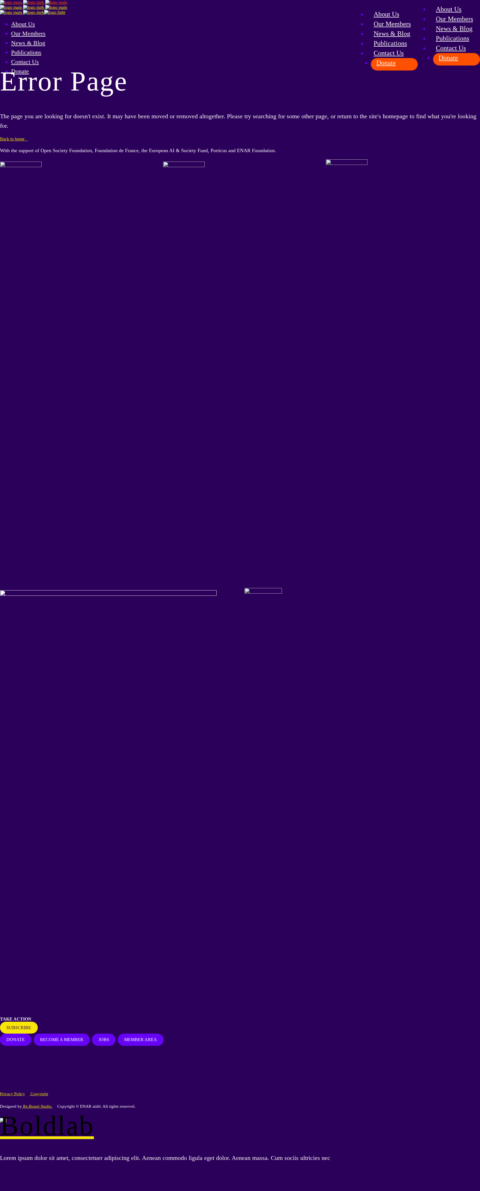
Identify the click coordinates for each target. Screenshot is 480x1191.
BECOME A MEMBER (61, 1039)
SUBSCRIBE (18, 1027)
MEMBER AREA (140, 1039)
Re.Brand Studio (37, 1106)
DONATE (15, 1039)
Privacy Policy (12, 1094)
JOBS (104, 1039)
